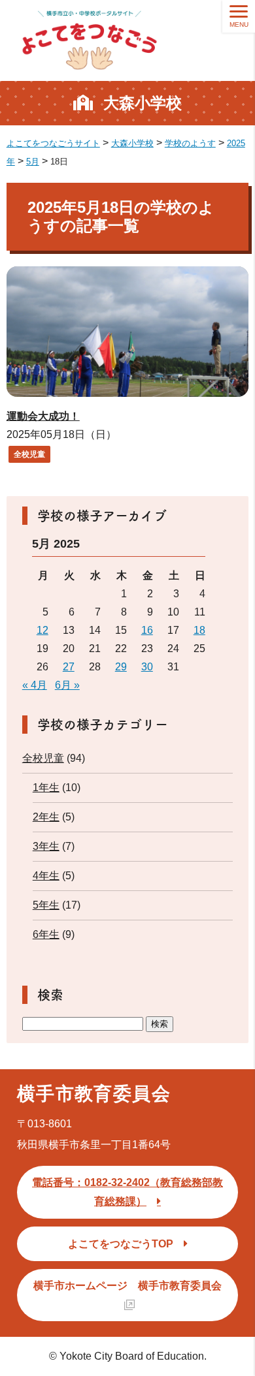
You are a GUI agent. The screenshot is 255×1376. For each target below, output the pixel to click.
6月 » (67, 685)
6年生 (46, 934)
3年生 (46, 846)
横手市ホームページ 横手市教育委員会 (127, 1285)
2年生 (46, 816)
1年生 (46, 787)
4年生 (46, 875)
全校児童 (29, 454)
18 (199, 630)
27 (69, 666)
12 (42, 630)
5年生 (46, 905)
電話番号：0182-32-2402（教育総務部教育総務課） (127, 1192)
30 (147, 666)
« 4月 (34, 685)
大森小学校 (142, 103)
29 (121, 666)
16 (147, 630)
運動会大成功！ (43, 416)
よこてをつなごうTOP (120, 1243)
